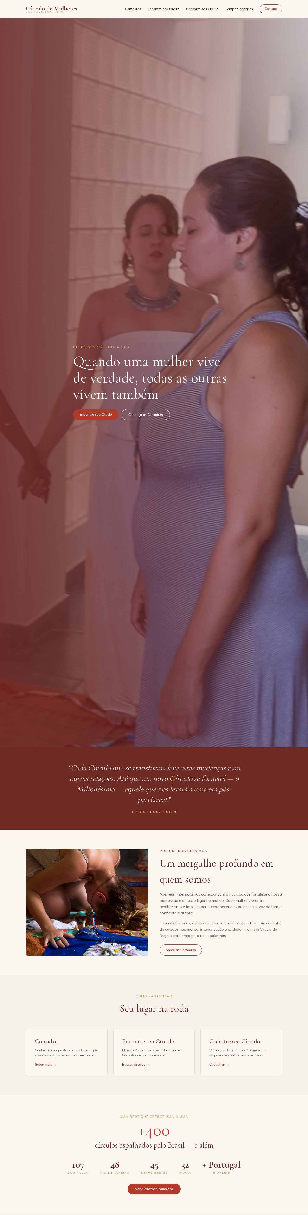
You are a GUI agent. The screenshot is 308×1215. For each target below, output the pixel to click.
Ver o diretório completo (154, 1189)
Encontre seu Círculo (164, 9)
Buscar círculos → (136, 1064)
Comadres (133, 9)
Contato (271, 9)
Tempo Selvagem (239, 9)
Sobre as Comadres (181, 950)
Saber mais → (45, 1064)
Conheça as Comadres (145, 414)
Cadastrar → (219, 1064)
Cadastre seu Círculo (202, 9)
